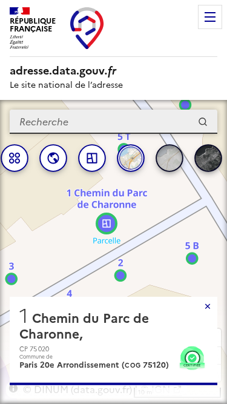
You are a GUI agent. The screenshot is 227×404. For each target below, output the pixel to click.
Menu (210, 17)
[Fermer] (207, 306)
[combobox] (113, 122)
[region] (113, 252)
